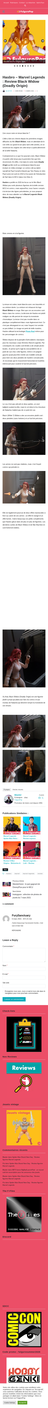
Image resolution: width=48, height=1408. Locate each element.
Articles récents (18, 789)
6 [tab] (28, 66)
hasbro (8, 873)
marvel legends (28, 873)
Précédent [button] (5, 41)
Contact (22, 3)
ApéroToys (40, 3)
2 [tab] (17, 66)
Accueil (6, 3)
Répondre (16, 930)
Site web (6, 983)
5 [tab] (25, 66)
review (40, 873)
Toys (5, 869)
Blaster (9, 91)
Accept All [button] (22, 1403)
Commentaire (8, 946)
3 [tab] (20, 66)
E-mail (6, 974)
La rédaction (30, 3)
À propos (7, 789)
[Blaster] (8, 799)
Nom (5, 965)
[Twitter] (42, 797)
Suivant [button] (42, 41)
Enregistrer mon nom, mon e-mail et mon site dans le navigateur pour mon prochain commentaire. (25, 992)
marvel (17, 873)
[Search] (25, 5)
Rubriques (14, 3)
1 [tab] (14, 66)
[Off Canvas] (4, 11)
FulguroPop (18, 800)
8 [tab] (33, 66)
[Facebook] (39, 797)
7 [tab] (30, 66)
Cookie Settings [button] (9, 1403)
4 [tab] (22, 66)
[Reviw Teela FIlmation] (24, 41)
